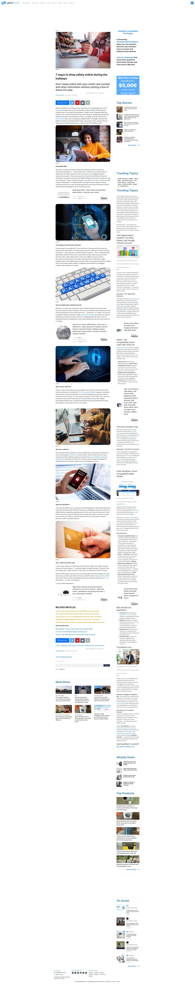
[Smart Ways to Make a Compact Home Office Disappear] (121, 934)
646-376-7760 (59, 974)
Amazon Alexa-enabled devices (125, 733)
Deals (48, 3)
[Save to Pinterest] (77, 102)
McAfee (97, 457)
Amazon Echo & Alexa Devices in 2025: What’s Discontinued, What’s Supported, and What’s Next (131, 117)
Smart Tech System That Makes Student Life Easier (130, 769)
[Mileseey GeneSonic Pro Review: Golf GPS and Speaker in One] (128, 859)
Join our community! (125, 57)
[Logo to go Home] (10, 3)
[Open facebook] (75, 973)
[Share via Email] (82, 103)
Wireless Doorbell (127, 184)
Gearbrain (131, 931)
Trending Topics (127, 173)
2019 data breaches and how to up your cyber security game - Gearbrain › (80, 622)
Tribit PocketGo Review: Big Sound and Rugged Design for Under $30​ (127, 852)
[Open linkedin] (86, 973)
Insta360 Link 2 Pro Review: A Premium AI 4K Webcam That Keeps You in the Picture (127, 808)
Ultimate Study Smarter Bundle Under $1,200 (129, 776)
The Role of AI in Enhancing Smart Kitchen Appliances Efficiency (64, 718)
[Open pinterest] (78, 973)
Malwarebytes (60, 459)
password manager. (88, 315)
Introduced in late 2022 (123, 347)
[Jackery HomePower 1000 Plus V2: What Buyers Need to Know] (121, 921)
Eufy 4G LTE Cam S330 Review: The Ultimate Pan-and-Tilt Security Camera (102, 699)
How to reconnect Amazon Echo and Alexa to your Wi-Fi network (131, 124)
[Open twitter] (73, 973)
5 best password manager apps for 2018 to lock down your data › (78, 614)
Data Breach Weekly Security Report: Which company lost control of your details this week (82, 700)
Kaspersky (104, 457)
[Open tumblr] (83, 973)
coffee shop (95, 180)
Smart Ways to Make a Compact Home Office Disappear (131, 935)
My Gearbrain (26, 3)
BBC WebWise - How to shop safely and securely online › (74, 629)
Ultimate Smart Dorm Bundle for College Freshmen (129, 783)
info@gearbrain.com (61, 972)
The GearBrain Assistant (130, 517)
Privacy (113, 981)
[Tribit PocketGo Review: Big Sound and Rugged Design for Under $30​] (128, 846)
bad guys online (100, 576)
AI (123, 554)
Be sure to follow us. (126, 746)
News (60, 3)
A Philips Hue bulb (121, 306)
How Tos (54, 3)
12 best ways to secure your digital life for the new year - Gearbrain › (79, 617)
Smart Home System (127, 180)
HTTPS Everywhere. (84, 392)
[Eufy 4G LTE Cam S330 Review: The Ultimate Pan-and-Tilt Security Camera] (102, 689)
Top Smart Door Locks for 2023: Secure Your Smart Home (130, 108)
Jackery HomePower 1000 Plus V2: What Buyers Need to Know (132, 925)
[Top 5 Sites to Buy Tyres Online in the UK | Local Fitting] (119, 763)
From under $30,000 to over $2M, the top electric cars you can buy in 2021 (63, 699)
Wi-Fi (88, 174)
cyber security (79, 645)
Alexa (125, 311)
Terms (118, 981)
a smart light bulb (133, 299)
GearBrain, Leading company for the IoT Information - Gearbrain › (78, 619)
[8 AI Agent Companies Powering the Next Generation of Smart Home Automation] (120, 139)
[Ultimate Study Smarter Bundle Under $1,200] (119, 777)
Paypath (96, 974)
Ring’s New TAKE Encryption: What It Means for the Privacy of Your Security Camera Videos (102, 716)
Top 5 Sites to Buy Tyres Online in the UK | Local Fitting (129, 763)
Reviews (42, 3)
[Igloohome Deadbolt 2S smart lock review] (120, 132)
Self (57, 30)
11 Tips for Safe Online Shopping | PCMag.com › (72, 632)
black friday (94, 645)
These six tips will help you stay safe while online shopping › (76, 634)
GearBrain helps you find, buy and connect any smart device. (132, 912)
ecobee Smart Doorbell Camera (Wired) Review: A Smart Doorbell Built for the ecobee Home (126, 838)
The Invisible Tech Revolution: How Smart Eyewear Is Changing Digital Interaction (132, 959)
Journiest (91, 974)
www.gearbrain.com (121, 504)
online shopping (61, 645)
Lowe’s (134, 622)
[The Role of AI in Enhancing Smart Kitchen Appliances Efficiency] (64, 709)
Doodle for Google (122, 178)
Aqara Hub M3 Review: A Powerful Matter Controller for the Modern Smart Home (83, 719)
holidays (87, 645)
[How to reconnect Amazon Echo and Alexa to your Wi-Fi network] (120, 125)
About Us (71, 3)
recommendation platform (127, 42)
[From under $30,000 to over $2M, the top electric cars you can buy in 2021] (64, 689)
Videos (65, 3)
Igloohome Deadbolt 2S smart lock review (130, 130)
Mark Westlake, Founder (131, 921)
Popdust (91, 972)
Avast (92, 457)
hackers (58, 110)
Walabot (131, 178)
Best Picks (35, 3)
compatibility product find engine (125, 728)
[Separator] (87, 102)
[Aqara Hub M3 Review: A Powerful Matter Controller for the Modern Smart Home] (83, 709)
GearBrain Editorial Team (131, 908)
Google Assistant (128, 731)
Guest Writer (60, 95)
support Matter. (133, 363)
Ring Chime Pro (124, 186)
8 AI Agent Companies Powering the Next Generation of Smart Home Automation (131, 139)
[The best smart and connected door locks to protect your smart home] (120, 109)
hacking (70, 645)
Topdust (96, 972)
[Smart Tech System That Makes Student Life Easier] (119, 770)
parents (101, 645)
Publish (107, 665)
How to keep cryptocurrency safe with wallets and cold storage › (78, 611)
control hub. (129, 455)
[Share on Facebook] (62, 102)
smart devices (135, 510)
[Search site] (192, 2)
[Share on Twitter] (72, 102)
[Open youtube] (81, 973)
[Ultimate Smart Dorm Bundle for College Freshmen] (119, 784)
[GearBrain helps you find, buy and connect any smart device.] (121, 908)
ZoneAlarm (73, 455)
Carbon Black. (60, 119)
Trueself (101, 972)
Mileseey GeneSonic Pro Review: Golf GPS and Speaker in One (127, 865)
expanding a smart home (126, 614)
